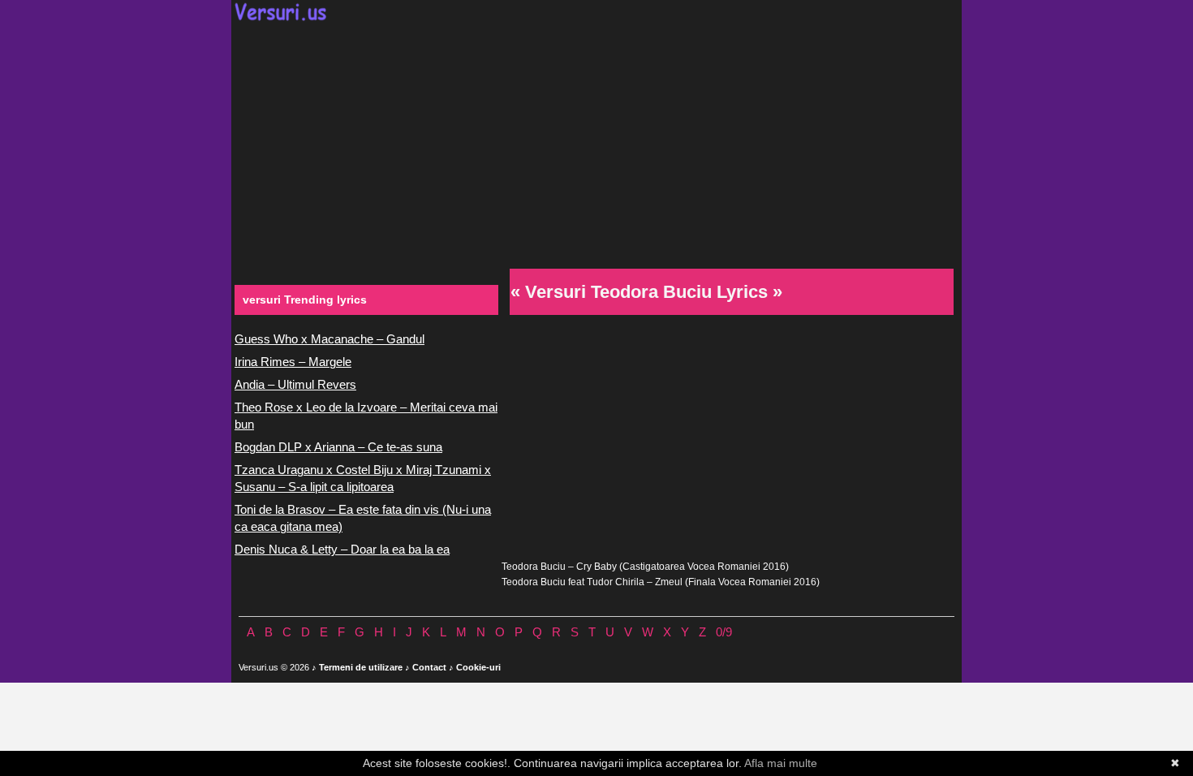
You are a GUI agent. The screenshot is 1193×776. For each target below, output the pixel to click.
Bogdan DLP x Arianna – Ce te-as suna (338, 447)
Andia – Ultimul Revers (295, 384)
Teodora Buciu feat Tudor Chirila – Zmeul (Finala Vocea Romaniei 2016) (661, 582)
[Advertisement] (596, 143)
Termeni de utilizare (361, 667)
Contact (429, 667)
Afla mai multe (780, 763)
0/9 (724, 632)
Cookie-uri (478, 667)
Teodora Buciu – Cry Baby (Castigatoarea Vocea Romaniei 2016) (645, 566)
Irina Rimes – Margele (293, 362)
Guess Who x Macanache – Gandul (329, 339)
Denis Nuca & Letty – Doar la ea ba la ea (342, 549)
